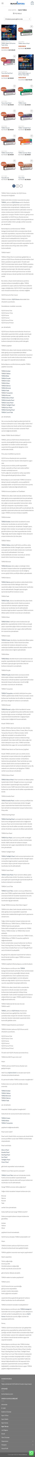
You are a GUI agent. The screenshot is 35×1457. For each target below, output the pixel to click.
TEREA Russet (5, 128)
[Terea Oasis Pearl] (9, 92)
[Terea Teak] (26, 166)
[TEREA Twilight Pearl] (26, 117)
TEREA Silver (5, 383)
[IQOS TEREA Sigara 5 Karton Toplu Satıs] (26, 62)
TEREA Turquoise (7, 393)
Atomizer (4, 1404)
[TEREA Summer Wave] (26, 142)
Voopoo (4, 1445)
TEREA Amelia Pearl (7, 152)
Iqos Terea (4, 1426)
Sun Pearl (4, 1157)
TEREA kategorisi (25, 1309)
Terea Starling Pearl (7, 73)
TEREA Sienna (5, 386)
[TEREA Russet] (9, 117)
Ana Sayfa (12, 10)
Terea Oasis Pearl (6, 103)
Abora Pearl (5, 1150)
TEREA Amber (6, 371)
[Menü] (2, 3)
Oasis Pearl (5, 1162)
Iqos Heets (4, 1419)
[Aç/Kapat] (33, 1441)
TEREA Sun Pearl (6, 407)
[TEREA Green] (26, 92)
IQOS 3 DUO (12, 1073)
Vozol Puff (4, 1448)
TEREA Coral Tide (7, 412)
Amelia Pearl (5, 1152)
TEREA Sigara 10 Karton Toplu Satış (8, 44)
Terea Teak (21, 177)
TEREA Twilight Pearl (24, 128)
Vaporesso (4, 1441)
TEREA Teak (5, 390)
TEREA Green (22, 103)
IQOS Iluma (15, 202)
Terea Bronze (5, 177)
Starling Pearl (5, 1155)
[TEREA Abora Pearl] (26, 32)
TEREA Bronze (6, 388)
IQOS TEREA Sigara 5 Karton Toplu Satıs (24, 74)
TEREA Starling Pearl (8, 410)
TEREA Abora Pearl (24, 43)
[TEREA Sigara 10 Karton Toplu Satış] (9, 32)
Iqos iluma (4, 1423)
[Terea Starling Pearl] (9, 62)
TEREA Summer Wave (24, 152)
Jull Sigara (4, 1430)
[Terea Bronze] (9, 166)
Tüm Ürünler (5, 1437)
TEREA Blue (5, 376)
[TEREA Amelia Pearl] (9, 142)
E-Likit (3, 1408)
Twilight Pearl (5, 1159)
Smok (3, 1434)
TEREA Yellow (5, 373)
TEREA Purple (5, 378)
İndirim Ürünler (6, 1412)
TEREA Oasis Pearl (7, 403)
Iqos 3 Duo (4, 1415)
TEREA (3, 202)
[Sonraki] (21, 186)
